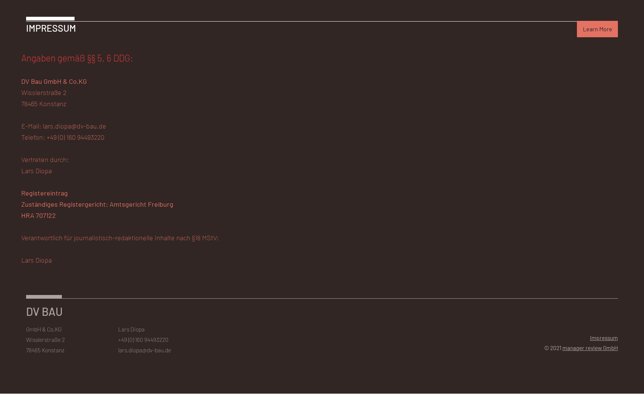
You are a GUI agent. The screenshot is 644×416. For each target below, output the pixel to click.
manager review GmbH (590, 347)
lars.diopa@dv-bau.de (144, 349)
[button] (597, 29)
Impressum (604, 337)
